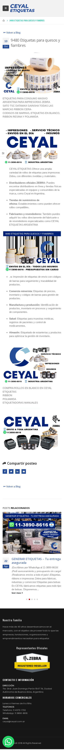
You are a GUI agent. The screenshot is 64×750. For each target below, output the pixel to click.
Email (23, 471)
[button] (26, 599)
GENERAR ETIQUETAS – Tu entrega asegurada (36, 561)
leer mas (17, 593)
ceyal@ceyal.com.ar (14, 721)
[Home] (22, 8)
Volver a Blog (13, 32)
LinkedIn (17, 471)
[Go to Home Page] (4, 20)
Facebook (5, 471)
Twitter (11, 471)
